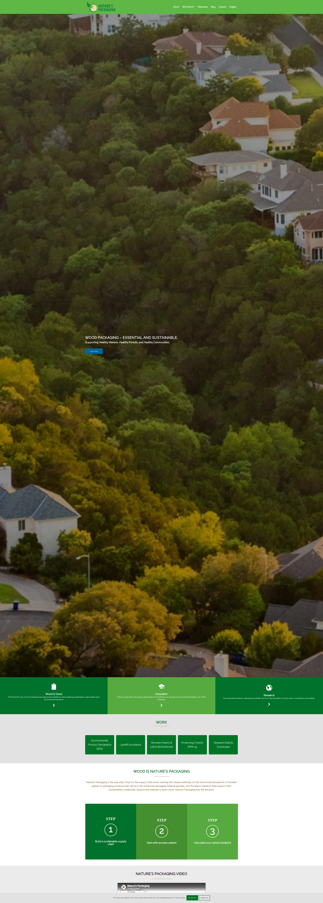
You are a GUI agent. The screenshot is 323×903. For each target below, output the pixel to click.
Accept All (192, 898)
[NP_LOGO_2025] (101, 7)
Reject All (204, 898)
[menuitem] (176, 7)
